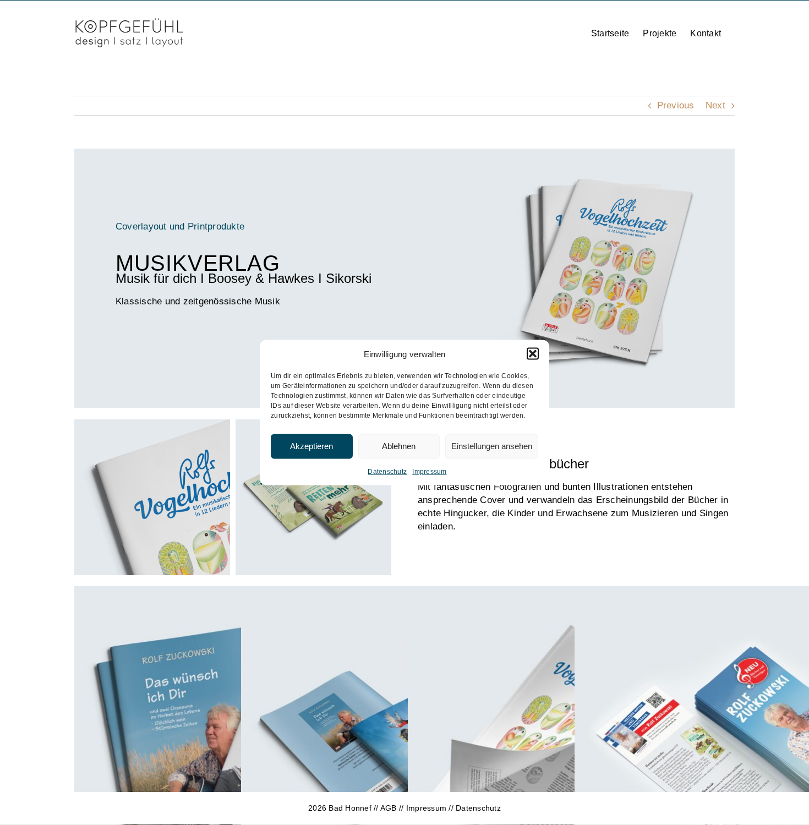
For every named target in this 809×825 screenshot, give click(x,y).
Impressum (429, 471)
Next (715, 105)
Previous (676, 105)
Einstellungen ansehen (491, 446)
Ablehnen (399, 446)
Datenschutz (387, 471)
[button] (532, 353)
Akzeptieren (311, 446)
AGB (388, 808)
